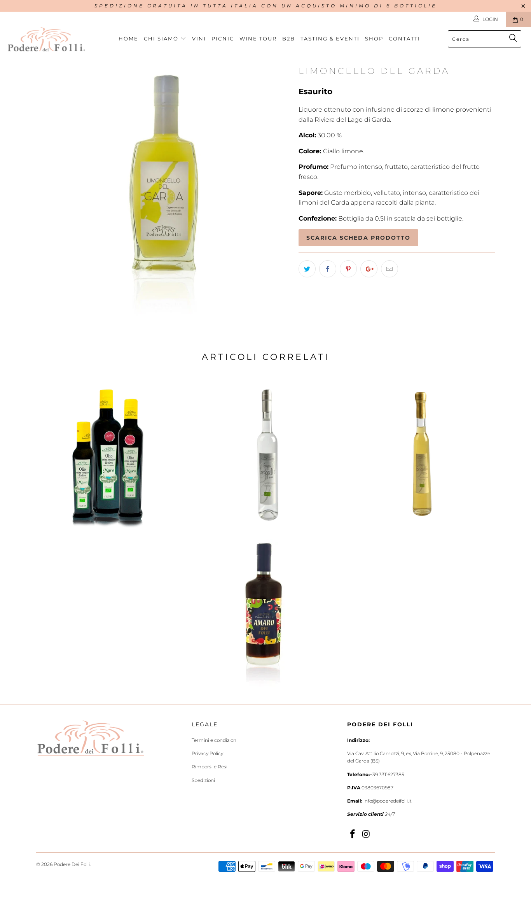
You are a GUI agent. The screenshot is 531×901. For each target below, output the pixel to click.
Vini (199, 38)
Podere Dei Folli (72, 864)
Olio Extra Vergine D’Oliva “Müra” (110, 455)
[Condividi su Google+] (368, 268)
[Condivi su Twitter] (307, 268)
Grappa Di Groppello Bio (265, 455)
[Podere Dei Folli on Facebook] (353, 834)
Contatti (404, 38)
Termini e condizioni (215, 740)
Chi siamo (162, 38)
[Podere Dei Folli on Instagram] (366, 834)
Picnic (222, 38)
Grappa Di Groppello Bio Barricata (421, 455)
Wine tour (258, 38)
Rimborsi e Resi (209, 767)
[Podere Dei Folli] (46, 39)
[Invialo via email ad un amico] (389, 268)
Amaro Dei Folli (263, 613)
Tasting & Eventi (330, 38)
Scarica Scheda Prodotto (358, 237)
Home (128, 38)
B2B (288, 38)
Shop (374, 38)
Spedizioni (203, 780)
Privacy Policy (207, 753)
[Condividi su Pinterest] (348, 268)
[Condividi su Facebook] (327, 268)
